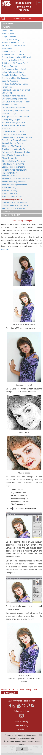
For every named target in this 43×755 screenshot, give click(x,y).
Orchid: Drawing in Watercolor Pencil (15, 110)
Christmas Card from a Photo (13, 131)
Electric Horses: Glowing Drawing (14, 45)
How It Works (8, 24)
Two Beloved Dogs (9, 113)
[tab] (21, 24)
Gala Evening (7, 93)
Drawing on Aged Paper (11, 119)
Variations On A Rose (10, 104)
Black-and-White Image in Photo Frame (17, 137)
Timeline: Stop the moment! (12, 51)
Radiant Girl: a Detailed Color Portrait (16, 90)
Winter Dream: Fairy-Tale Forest (14, 181)
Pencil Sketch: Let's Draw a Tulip (14, 208)
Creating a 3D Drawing (10, 39)
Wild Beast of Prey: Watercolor (13, 161)
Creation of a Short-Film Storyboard (15, 78)
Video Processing (21, 725)
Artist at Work (7, 128)
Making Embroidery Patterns (13, 72)
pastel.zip (4, 249)
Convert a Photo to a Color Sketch (15, 205)
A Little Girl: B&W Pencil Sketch (13, 146)
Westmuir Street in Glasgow (12, 143)
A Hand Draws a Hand (10, 158)
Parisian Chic (7, 87)
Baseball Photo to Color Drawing (14, 167)
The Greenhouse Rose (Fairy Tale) (14, 69)
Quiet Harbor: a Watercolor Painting (15, 149)
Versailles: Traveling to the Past (14, 122)
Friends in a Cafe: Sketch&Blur (13, 125)
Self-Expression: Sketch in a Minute (15, 116)
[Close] (40, 735)
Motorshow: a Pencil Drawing (13, 164)
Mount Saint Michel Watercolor (13, 96)
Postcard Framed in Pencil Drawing (15, 170)
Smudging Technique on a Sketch (14, 75)
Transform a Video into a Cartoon (14, 202)
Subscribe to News (21, 711)
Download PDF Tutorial (12, 215)
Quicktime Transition (9, 66)
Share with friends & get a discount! (21, 701)
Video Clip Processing (10, 81)
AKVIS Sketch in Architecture (13, 196)
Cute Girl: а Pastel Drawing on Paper (16, 102)
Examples (6, 27)
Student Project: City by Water (13, 54)
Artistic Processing (9, 187)
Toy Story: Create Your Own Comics (15, 84)
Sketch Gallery (7, 30)
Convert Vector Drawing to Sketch (15, 155)
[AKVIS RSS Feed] (32, 706)
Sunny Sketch (7, 48)
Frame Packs (22, 729)
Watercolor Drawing (9, 190)
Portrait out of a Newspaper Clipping (16, 152)
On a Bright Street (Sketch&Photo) (15, 99)
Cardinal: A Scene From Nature (13, 107)
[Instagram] (14, 706)
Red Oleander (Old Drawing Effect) (15, 63)
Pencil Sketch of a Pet (10, 173)
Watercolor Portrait (9, 176)
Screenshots (8, 211)
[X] (24, 706)
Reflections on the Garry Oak (13, 42)
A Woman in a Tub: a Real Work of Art (16, 178)
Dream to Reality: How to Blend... (14, 134)
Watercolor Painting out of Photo (14, 184)
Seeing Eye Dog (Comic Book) (13, 60)
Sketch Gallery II (8, 33)
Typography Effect (9, 36)
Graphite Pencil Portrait (10, 193)
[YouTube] (19, 706)
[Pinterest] (28, 706)
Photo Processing (21, 721)
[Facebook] (10, 706)
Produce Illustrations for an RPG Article (17, 57)
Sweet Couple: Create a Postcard (14, 140)
